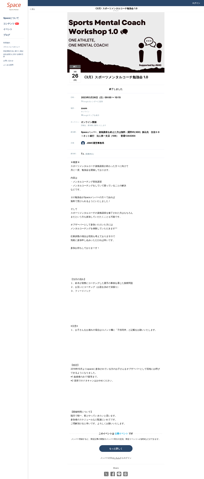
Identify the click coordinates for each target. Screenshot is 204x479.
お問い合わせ (8, 61)
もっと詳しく (116, 448)
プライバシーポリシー (11, 47)
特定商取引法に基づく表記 (13, 51)
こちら (117, 458)
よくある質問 (8, 65)
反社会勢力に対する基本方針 (13, 55)
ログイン (196, 3)
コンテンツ (10, 23)
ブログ (6, 34)
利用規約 (6, 43)
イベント (7, 29)
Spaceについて (11, 18)
